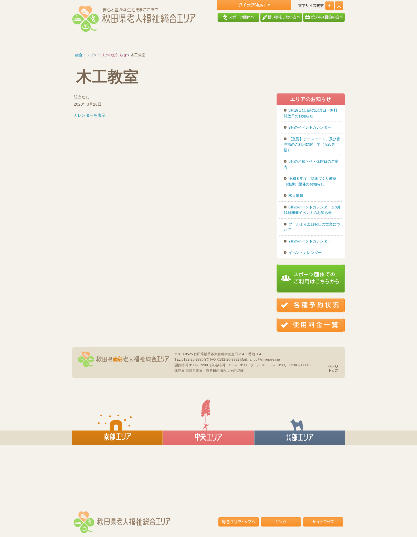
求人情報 (295, 195)
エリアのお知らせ (112, 55)
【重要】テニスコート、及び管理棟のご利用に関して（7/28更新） (312, 144)
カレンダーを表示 (90, 115)
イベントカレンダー (305, 252)
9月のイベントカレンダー (309, 127)
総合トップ (84, 55)
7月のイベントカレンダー (309, 241)
